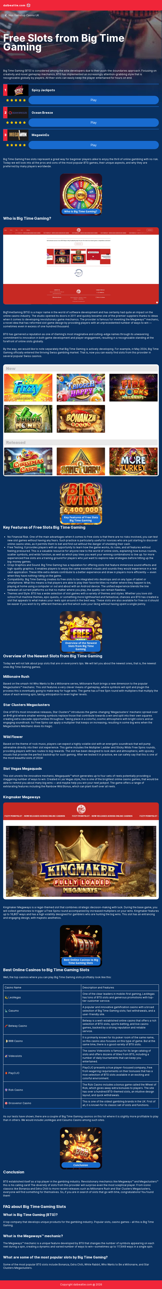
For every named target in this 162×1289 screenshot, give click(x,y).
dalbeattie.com (14, 5)
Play (94, 100)
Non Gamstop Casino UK (23, 15)
